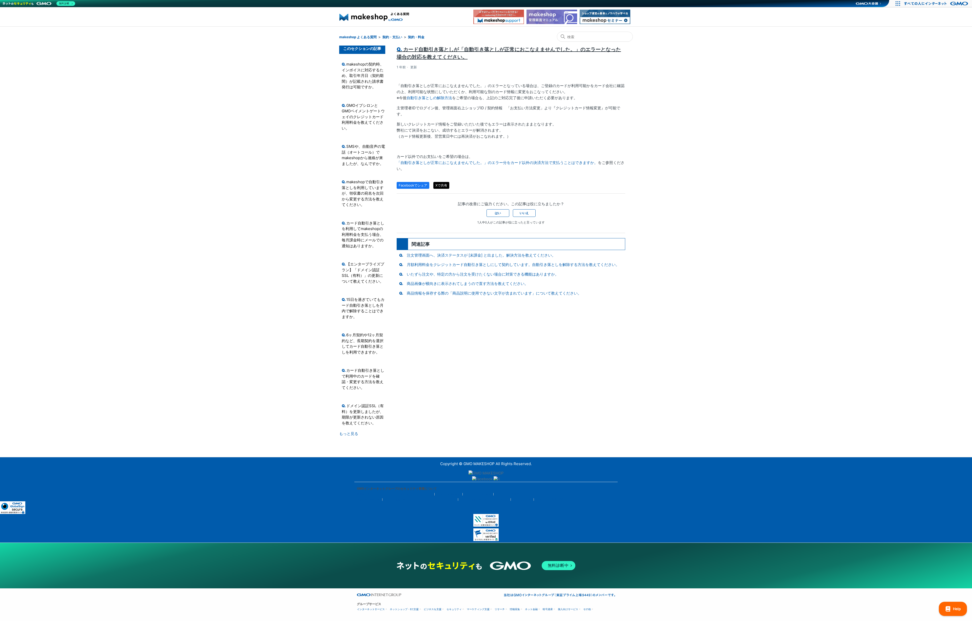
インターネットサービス (371, 609)
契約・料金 (416, 37)
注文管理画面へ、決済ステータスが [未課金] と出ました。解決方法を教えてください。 (481, 255)
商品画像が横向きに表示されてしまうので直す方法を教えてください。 (467, 283)
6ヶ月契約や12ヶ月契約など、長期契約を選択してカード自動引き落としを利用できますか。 (362, 344)
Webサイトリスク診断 (478, 494)
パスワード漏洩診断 (448, 494)
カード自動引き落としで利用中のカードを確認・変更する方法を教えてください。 (363, 379)
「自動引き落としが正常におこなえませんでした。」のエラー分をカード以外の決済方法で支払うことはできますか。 (497, 162)
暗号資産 (548, 609)
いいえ (524, 213)
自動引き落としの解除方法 (429, 97)
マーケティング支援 (478, 609)
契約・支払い (392, 37)
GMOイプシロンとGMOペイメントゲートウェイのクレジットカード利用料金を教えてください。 (363, 117)
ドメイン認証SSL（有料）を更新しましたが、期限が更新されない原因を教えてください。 (363, 414)
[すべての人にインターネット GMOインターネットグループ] (936, 3)
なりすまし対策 (522, 499)
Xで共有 (441, 185)
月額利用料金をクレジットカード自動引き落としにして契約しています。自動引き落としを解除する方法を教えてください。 (513, 264)
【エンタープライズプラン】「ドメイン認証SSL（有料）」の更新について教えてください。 (363, 273)
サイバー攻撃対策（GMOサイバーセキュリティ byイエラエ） (420, 499)
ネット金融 (531, 609)
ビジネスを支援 (432, 609)
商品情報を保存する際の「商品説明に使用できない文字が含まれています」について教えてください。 (494, 293)
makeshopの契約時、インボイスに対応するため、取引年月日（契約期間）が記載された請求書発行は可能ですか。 (363, 75)
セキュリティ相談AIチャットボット (516, 493)
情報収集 (515, 609)
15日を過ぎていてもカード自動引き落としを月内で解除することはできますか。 (363, 308)
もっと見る (348, 433)
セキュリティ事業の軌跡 (550, 499)
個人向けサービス (568, 609)
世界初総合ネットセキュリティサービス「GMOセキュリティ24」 (394, 494)
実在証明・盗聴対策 (368, 499)
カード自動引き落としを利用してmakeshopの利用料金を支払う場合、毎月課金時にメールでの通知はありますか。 (363, 234)
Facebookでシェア (413, 185)
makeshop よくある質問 (358, 37)
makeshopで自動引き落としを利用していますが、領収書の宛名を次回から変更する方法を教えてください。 (363, 193)
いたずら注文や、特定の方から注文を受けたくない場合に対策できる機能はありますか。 (483, 274)
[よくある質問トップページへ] (374, 22)
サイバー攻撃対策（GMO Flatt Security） (484, 499)
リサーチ (500, 609)
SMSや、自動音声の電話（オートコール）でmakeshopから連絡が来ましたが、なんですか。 (363, 155)
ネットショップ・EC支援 (404, 609)
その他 (587, 609)
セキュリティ (454, 609)
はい (498, 213)
